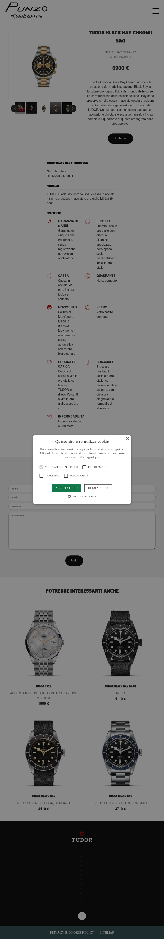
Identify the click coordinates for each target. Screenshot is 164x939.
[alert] (82, 469)
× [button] (127, 438)
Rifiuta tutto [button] (98, 488)
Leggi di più (92, 457)
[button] (82, 469)
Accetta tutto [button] (67, 488)
